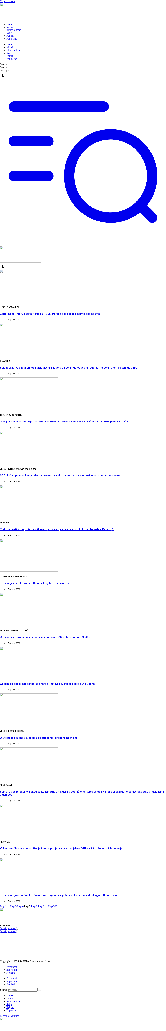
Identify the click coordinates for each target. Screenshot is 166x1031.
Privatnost (11, 966)
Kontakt (10, 972)
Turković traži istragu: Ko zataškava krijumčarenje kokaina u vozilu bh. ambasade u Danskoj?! (57, 529)
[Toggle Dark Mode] (3, 75)
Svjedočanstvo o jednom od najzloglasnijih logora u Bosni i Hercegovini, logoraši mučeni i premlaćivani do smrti (68, 367)
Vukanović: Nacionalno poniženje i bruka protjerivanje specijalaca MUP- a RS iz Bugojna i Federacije (61, 848)
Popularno (11, 38)
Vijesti (9, 27)
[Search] (39, 990)
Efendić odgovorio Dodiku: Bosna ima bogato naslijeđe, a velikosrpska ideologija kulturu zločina (59, 895)
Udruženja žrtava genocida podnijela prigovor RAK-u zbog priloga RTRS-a (45, 637)
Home (9, 24)
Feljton (10, 35)
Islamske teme (13, 29)
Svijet (9, 32)
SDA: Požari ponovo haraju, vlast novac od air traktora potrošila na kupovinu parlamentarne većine (60, 475)
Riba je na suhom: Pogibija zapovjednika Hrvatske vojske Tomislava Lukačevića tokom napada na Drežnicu (65, 421)
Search (3, 64)
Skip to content (7, 1)
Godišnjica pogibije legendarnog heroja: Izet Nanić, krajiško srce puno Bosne (47, 683)
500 (52, 906)
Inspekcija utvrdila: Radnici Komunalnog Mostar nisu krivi (34, 583)
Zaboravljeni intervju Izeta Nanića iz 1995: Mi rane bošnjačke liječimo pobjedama (50, 313)
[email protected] (8, 928)
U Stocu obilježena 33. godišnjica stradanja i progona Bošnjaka (38, 737)
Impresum (11, 969)
